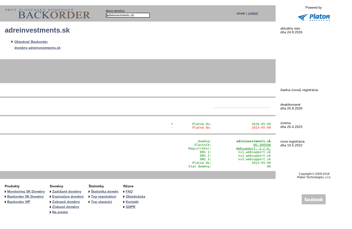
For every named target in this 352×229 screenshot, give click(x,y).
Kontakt (132, 202)
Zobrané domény (66, 202)
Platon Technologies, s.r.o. (314, 177)
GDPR (130, 207)
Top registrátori (103, 196)
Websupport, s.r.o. (253, 148)
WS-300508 (262, 145)
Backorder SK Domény (25, 196)
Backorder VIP (18, 202)
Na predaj (60, 212)
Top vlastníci (101, 202)
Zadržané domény (66, 191)
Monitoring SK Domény (26, 191)
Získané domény (65, 207)
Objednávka (135, 196)
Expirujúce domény (68, 196)
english (253, 13)
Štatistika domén (105, 191)
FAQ (129, 191)
